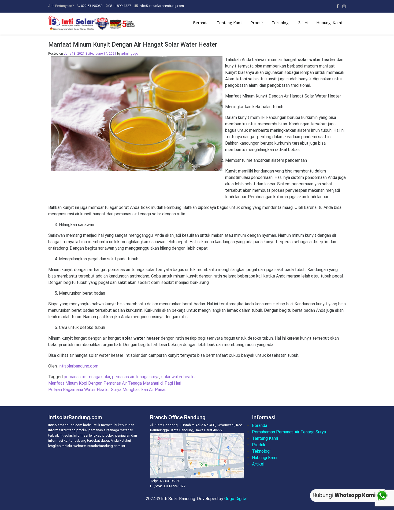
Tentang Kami (229, 22)
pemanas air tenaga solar (87, 376)
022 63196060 (91, 5)
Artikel (258, 464)
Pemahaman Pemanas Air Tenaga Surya (289, 431)
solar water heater (178, 376)
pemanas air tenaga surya (135, 376)
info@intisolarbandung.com (161, 5)
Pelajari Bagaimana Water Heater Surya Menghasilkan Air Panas (107, 389)
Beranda (201, 22)
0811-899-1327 (119, 5)
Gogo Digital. (236, 498)
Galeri (303, 22)
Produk (256, 22)
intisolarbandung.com (78, 366)
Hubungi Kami (329, 22)
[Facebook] (337, 6)
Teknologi (280, 22)
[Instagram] (344, 6)
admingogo (129, 53)
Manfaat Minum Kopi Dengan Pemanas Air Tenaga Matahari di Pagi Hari (114, 383)
